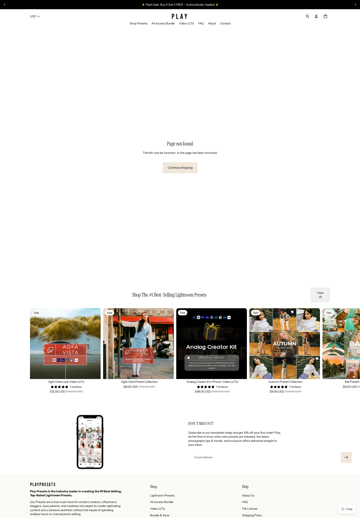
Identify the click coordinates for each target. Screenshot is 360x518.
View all (320, 295)
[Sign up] (346, 457)
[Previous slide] (4, 4)
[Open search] (307, 16)
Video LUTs (157, 508)
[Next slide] (355, 4)
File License (250, 508)
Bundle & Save (159, 515)
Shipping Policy (252, 515)
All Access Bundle (161, 502)
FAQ (245, 502)
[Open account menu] (316, 16)
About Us (248, 495)
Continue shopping (180, 167)
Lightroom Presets (162, 495)
